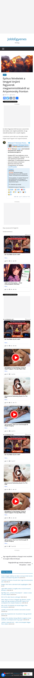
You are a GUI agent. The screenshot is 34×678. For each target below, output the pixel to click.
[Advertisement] (17, 17)
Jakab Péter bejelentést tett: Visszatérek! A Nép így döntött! (16, 614)
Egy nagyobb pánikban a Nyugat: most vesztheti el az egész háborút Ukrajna (17, 558)
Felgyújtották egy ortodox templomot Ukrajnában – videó (19, 564)
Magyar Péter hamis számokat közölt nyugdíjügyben (14, 584)
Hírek (4, 74)
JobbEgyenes (17, 39)
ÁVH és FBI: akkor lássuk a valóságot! (10, 597)
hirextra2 (13, 94)
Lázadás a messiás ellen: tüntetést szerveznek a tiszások (15, 609)
